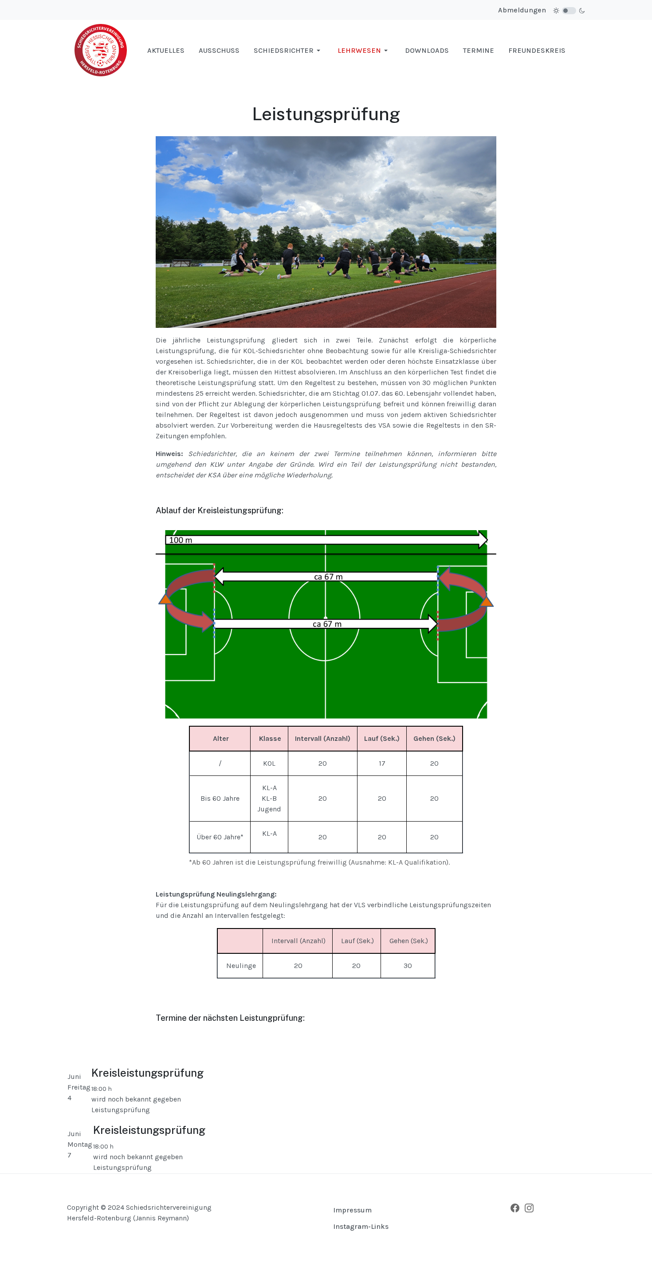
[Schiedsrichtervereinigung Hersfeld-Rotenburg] (101, 50)
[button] (288, 50)
